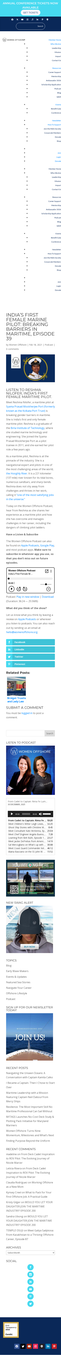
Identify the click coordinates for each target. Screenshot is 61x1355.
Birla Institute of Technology (27, 428)
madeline (11, 1154)
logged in (26, 713)
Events (58, 104)
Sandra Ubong (14, 1216)
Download (48, 596)
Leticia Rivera (14, 1168)
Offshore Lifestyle (16, 993)
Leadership (56, 48)
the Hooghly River (16, 473)
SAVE (59, 97)
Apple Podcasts (30, 545)
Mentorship (56, 76)
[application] (30, 814)
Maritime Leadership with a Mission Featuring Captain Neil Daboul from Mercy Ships (27, 1097)
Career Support (54, 72)
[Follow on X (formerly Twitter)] (17, 19)
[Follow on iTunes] (32, 19)
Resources (56, 68)
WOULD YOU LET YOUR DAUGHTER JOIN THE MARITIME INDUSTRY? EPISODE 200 (29, 1206)
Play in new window (27, 596)
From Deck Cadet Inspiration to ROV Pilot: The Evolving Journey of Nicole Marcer (30, 1158)
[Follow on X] (22, 1346)
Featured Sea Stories (18, 982)
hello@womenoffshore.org (22, 632)
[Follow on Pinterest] (42, 19)
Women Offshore (18, 344)
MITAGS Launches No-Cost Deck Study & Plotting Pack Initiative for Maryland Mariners (30, 1121)
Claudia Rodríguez (16, 1182)
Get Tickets (30, 12)
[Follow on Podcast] (47, 19)
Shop (59, 141)
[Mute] (40, 814)
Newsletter (56, 120)
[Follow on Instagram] (27, 19)
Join (59, 153)
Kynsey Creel (13, 1192)
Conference (56, 113)
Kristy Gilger (13, 1202)
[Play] (11, 814)
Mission (58, 52)
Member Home (55, 40)
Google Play (47, 545)
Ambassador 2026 (53, 80)
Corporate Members (52, 133)
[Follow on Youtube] (22, 19)
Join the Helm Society (52, 129)
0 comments (12, 348)
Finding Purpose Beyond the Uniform (28, 1141)
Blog (59, 93)
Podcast (57, 88)
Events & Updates (16, 976)
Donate (58, 137)
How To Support (54, 124)
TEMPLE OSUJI (14, 1230)
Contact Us (56, 60)
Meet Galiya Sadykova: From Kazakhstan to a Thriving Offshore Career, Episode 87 (30, 1235)
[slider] (47, 814)
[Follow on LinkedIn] (37, 19)
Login (58, 157)
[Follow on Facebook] (12, 19)
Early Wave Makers (17, 971)
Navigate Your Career (19, 988)
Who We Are (56, 44)
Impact (58, 56)
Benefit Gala (56, 109)
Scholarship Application (51, 84)
